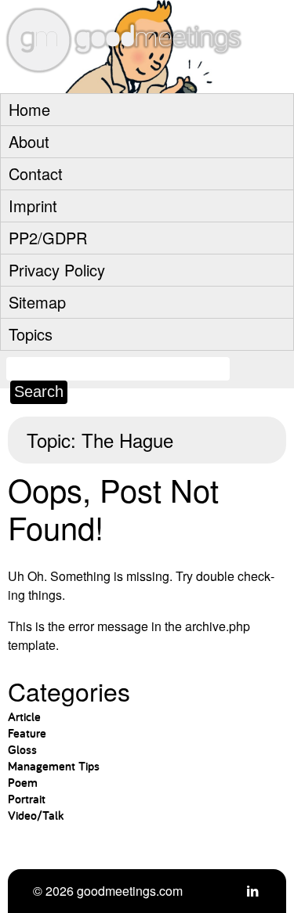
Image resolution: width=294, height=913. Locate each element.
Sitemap (37, 301)
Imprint (33, 205)
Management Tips (54, 766)
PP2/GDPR (48, 237)
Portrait (26, 799)
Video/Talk (36, 815)
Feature (27, 733)
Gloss (22, 750)
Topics (31, 334)
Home (29, 109)
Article (24, 717)
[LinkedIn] (252, 891)
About (29, 141)
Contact (36, 173)
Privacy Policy (57, 269)
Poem (23, 782)
